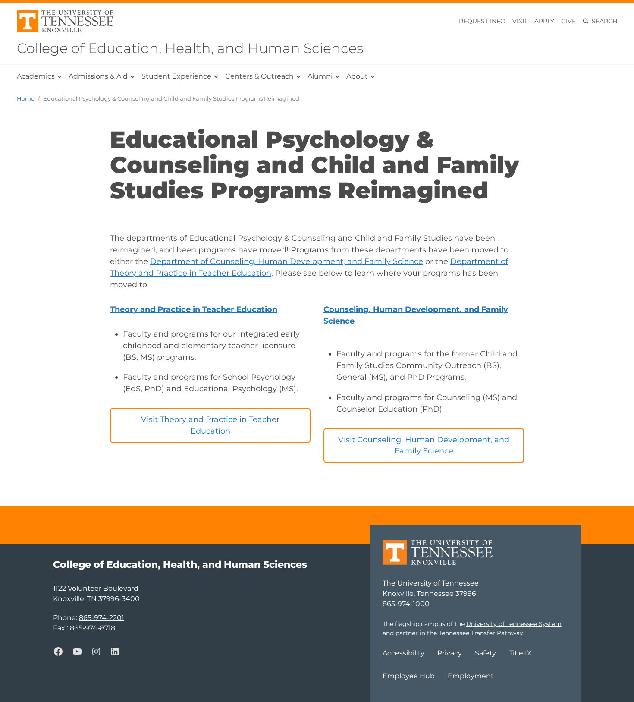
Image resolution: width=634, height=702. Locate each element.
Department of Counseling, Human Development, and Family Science (286, 261)
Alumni (320, 76)
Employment (470, 676)
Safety (485, 653)
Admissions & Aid (98, 76)
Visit (519, 21)
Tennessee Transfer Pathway (481, 633)
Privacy (449, 653)
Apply (544, 21)
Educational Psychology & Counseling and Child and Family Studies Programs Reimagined (171, 98)
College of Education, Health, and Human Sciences (190, 48)
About (357, 76)
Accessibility (403, 653)
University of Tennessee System (514, 624)
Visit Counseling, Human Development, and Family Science (423, 445)
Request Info (482, 21)
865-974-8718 (92, 628)
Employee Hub (409, 676)
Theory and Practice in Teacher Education (193, 309)
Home (26, 98)
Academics (36, 76)
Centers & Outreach (259, 76)
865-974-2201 (101, 618)
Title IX (520, 653)
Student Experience (176, 76)
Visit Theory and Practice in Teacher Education (210, 425)
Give (568, 21)
